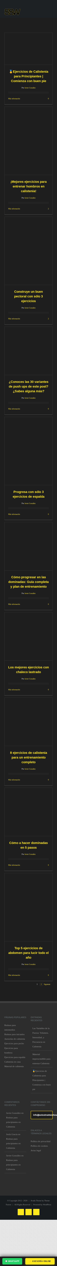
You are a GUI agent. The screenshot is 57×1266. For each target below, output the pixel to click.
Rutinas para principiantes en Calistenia (13, 1122)
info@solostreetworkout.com (43, 1115)
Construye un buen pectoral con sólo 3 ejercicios (28, 296)
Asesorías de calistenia (14, 1039)
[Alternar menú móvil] (51, 12)
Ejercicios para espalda (14, 1057)
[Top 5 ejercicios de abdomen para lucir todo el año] (28, 907)
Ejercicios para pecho (14, 1043)
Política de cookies (39, 1146)
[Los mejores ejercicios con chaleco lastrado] (28, 636)
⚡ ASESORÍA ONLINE (40, 1261)
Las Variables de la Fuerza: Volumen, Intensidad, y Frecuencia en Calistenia (41, 1037)
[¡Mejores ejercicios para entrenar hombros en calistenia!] (28, 141)
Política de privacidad (40, 1141)
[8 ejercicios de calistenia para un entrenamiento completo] (28, 722)
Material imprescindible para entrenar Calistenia (41, 1059)
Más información (14, 99)
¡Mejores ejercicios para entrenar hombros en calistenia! (29, 186)
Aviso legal (36, 1150)
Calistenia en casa (12, 1062)
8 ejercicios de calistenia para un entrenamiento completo (28, 757)
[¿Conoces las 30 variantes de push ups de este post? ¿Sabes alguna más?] (28, 351)
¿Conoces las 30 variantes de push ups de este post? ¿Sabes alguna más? (28, 386)
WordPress (47, 1204)
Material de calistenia (14, 1066)
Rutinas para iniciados (14, 1034)
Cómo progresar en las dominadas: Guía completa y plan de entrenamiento (28, 581)
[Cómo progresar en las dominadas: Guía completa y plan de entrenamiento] (28, 546)
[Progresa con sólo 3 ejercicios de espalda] (28, 451)
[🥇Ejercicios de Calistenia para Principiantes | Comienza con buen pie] (28, 49)
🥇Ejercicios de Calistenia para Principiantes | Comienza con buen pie (28, 76)
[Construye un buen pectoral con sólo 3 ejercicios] (28, 251)
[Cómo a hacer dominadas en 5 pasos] (28, 812)
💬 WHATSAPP (12, 1261)
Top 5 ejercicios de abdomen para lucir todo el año (28, 952)
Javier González (30, 88)
